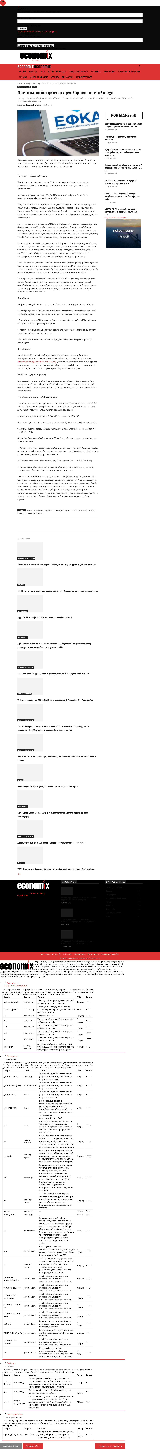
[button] (140, 66)
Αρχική (22, 71)
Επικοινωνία (56, 954)
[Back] (18, 7)
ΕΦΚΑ (74, 510)
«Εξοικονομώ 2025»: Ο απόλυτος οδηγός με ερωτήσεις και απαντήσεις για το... (78, 942)
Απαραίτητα (12, 983)
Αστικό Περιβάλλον (57, 71)
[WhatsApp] (55, 527)
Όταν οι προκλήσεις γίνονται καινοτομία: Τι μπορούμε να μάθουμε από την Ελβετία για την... (123, 168)
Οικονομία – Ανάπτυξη (129, 71)
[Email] (71, 527)
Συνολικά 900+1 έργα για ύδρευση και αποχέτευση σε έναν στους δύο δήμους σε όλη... (123, 196)
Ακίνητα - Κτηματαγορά (25, 720)
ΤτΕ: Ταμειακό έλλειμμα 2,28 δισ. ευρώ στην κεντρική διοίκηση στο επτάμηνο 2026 (53, 673)
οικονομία (82, 510)
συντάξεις (91, 510)
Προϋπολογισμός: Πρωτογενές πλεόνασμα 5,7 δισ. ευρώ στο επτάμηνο (47, 786)
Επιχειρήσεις (22, 611)
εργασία (67, 510)
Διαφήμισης (12, 1056)
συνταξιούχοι (31, 513)
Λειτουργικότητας (15, 1414)
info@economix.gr (37, 893)
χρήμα (40, 513)
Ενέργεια (33, 71)
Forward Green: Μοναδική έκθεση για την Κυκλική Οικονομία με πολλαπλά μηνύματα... (78, 920)
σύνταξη (21, 513)
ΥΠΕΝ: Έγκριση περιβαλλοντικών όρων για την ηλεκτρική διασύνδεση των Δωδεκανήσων (56, 869)
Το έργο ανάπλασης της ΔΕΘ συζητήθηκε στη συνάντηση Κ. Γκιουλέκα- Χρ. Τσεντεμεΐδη (55, 700)
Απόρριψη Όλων (10, 1446)
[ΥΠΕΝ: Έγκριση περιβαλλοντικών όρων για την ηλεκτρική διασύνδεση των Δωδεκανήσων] (58, 855)
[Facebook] (39, 527)
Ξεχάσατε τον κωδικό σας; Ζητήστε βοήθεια (36, 31)
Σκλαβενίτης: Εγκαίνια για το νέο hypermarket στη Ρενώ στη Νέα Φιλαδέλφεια (78, 898)
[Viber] (60, 527)
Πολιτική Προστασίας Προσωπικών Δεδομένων (103, 954)
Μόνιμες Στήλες (84, 77)
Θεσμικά (23, 77)
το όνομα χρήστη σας (27, 18)
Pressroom (67, 77)
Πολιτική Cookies (79, 954)
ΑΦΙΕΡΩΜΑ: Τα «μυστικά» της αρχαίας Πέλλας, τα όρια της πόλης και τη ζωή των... (121, 212)
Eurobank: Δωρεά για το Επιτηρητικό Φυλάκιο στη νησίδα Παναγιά (121, 182)
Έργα (43, 71)
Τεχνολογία (109, 71)
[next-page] (20, 874)
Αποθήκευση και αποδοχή (110, 1446)
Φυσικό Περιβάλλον (79, 71)
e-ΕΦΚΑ (29, 510)
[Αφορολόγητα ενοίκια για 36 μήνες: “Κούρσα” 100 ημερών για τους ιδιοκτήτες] (58, 829)
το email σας (22, 43)
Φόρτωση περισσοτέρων (116, 217)
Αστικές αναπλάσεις (25, 694)
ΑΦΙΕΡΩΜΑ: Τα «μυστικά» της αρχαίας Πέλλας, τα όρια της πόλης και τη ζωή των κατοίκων (56, 564)
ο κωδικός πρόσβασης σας (29, 25)
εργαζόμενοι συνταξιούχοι (54, 510)
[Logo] (25, 67)
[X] (44, 527)
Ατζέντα (55, 77)
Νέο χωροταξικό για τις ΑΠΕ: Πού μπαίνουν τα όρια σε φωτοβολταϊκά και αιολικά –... (123, 125)
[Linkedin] (66, 527)
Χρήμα (34, 87)
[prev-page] (18, 874)
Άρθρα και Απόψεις (39, 77)
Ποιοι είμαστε (45, 954)
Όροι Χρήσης (67, 954)
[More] (82, 527)
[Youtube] (27, 895)
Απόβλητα (96, 71)
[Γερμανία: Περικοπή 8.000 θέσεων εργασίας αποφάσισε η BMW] (58, 603)
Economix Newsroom (33, 105)
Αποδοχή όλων (33, 1446)
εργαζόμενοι (38, 510)
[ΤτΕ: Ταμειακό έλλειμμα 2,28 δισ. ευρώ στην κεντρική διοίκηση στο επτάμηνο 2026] (58, 660)
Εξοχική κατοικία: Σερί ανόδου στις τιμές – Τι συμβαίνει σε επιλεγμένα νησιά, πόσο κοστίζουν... (123, 152)
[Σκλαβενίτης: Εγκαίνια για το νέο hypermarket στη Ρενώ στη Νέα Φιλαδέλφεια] (80, 891)
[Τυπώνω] (76, 527)
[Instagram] (20, 895)
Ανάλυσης (11, 1363)
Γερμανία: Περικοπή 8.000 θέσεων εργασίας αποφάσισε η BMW (44, 617)
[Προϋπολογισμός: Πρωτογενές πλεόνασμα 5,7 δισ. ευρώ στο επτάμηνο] (58, 772)
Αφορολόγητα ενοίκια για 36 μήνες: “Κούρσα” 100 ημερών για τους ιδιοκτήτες (51, 843)
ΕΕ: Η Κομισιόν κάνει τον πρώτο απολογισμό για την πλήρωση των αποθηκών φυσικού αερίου (57, 591)
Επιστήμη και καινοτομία (26, 558)
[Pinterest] (50, 527)
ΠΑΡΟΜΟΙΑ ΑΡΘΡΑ (24, 539)
